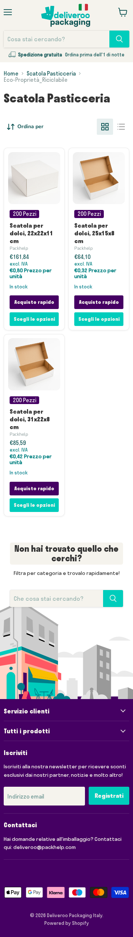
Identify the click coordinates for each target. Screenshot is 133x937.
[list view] (121, 127)
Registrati (109, 795)
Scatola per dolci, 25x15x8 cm (94, 233)
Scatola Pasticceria (51, 73)
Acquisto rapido (34, 302)
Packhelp (19, 248)
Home (11, 73)
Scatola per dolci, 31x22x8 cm (30, 419)
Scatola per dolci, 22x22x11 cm (31, 233)
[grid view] (105, 127)
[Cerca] (119, 39)
